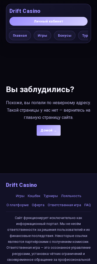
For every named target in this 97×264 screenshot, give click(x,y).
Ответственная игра (64, 205)
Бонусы (64, 35)
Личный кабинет (48, 21)
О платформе (17, 205)
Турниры (51, 196)
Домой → (48, 130)
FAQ (87, 205)
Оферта (38, 205)
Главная (20, 35)
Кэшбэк (34, 196)
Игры (42, 35)
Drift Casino (25, 11)
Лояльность (71, 196)
